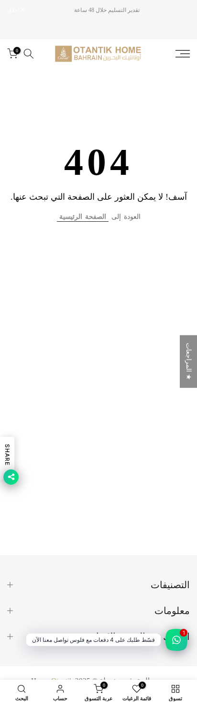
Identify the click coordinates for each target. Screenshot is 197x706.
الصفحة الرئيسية (82, 216)
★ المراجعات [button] (188, 361)
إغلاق (14, 10)
